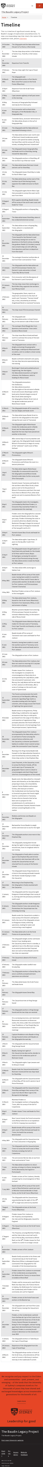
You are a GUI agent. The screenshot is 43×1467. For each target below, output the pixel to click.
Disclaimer (3, 1453)
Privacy (9, 1453)
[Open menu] (32, 6)
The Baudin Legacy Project (15, 12)
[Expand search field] (39, 5)
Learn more (21, 1401)
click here (23, 39)
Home (4, 17)
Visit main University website (13, 1440)
